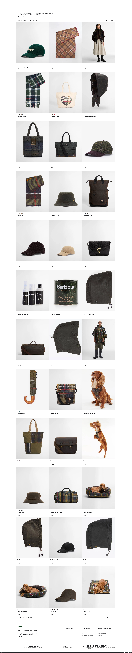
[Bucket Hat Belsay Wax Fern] (66, 191)
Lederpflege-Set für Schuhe (23, 314)
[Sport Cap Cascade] (80, 222)
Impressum (100, 635)
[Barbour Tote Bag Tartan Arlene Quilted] (47, 123)
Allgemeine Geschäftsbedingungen (104, 628)
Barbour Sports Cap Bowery (23, 67)
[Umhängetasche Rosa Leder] (113, 222)
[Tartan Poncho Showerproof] (113, 321)
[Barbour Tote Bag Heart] (80, 73)
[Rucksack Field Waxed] (113, 172)
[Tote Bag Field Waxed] (80, 123)
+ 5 (59, 262)
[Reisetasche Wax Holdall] (47, 321)
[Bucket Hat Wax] (47, 469)
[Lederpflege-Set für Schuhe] (47, 271)
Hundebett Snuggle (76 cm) (89, 512)
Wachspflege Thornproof (55, 314)
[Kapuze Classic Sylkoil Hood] (113, 271)
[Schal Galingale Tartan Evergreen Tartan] (33, 92)
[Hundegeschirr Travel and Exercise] (113, 370)
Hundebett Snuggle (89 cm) (23, 611)
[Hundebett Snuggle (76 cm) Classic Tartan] (99, 488)
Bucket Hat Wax (21, 512)
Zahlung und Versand (86, 628)
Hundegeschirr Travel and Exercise (90, 413)
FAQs (83, 633)
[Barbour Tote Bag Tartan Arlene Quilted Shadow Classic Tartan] (33, 141)
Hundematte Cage (87, 611)
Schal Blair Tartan (21, 215)
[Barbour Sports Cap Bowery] (47, 24)
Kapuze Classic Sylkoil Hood (89, 314)
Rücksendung (84, 630)
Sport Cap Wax (53, 611)
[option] (33, 47)
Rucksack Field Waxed (88, 215)
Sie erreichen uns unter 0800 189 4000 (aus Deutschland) (96, 645)
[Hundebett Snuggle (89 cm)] (47, 568)
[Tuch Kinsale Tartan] (80, 24)
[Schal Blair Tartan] (47, 172)
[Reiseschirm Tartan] (47, 370)
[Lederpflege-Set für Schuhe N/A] (33, 290)
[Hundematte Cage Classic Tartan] (99, 587)
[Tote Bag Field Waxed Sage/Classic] (66, 141)
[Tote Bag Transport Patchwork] (47, 420)
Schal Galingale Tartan (22, 116)
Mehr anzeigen (20, 16)
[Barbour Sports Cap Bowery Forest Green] (33, 42)
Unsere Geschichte (69, 628)
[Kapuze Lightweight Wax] (47, 519)
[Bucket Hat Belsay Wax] (80, 172)
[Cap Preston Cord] (47, 222)
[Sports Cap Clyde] (113, 123)
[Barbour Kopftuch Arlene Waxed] (113, 73)
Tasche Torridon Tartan (55, 413)
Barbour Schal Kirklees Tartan (89, 67)
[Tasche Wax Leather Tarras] (80, 420)
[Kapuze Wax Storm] (80, 321)
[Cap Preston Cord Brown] (33, 240)
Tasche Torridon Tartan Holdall (56, 512)
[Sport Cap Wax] (80, 519)
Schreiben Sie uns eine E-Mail (33, 646)
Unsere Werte (68, 630)
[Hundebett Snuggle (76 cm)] (113, 469)
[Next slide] (49, 43)
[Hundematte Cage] (113, 568)
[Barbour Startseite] (42, 627)
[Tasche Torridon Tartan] (80, 370)
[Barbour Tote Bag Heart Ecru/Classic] (66, 92)
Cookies (99, 630)
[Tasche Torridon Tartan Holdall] (80, 469)
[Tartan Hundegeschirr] (113, 420)
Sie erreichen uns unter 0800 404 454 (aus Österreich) (96, 646)
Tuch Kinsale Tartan (54, 67)
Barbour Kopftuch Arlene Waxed (90, 116)
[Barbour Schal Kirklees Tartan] (113, 24)
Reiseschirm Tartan (21, 413)
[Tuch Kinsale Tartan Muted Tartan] (66, 42)
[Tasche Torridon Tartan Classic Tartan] (66, 389)
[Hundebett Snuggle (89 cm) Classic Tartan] (33, 587)
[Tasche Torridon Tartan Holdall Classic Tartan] (66, 488)
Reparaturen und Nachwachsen (87, 635)
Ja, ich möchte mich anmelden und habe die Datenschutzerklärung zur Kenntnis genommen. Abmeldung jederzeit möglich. (29, 634)
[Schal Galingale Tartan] (47, 73)
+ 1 (59, 559)
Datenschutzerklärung (102, 633)
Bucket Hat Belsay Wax (55, 215)
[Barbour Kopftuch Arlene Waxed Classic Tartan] (99, 92)
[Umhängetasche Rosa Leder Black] (99, 240)
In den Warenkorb (33, 61)
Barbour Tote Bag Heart (55, 116)
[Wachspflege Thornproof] (80, 271)
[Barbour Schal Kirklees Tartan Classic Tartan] (99, 42)
